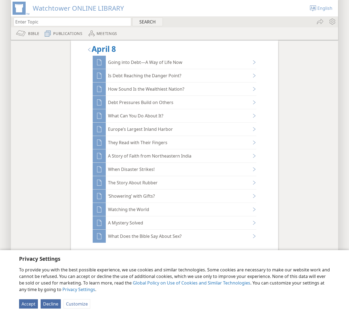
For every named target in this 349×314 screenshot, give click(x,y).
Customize (77, 304)
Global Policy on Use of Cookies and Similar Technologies (191, 283)
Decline (50, 304)
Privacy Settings (78, 289)
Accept (28, 304)
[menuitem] (332, 21)
